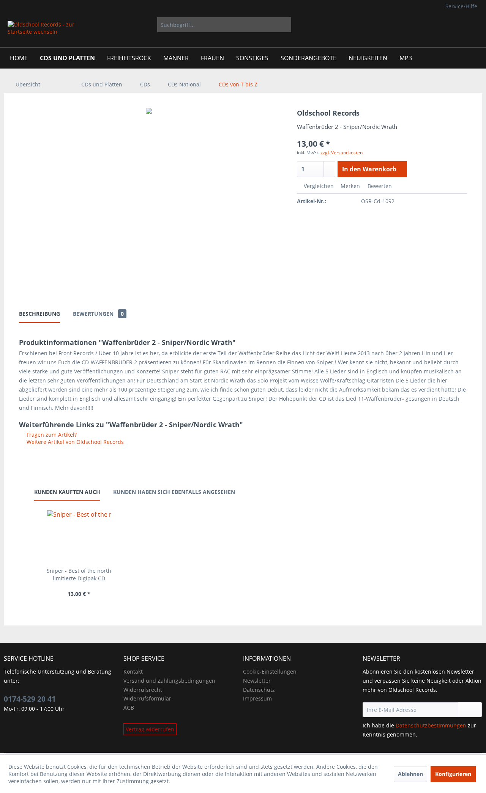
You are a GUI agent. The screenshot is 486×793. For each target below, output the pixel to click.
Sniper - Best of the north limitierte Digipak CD (79, 574)
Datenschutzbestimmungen (431, 725)
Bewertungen (98, 313)
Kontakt (133, 671)
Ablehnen (410, 773)
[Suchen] (284, 24)
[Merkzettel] (428, 24)
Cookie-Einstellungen (270, 671)
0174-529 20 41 (30, 699)
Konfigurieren (453, 773)
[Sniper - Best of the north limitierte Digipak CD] (79, 536)
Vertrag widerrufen (150, 729)
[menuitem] (224, 24)
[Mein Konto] (447, 24)
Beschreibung (39, 313)
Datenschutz (259, 689)
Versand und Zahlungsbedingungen (169, 680)
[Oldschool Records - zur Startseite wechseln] (42, 32)
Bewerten (379, 186)
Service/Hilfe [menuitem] (461, 6)
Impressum (257, 698)
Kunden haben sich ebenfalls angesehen (174, 491)
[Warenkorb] (470, 24)
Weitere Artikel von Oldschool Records (74, 441)
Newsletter (257, 680)
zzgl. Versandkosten (341, 152)
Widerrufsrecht (142, 689)
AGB (128, 707)
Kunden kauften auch (67, 491)
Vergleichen (318, 186)
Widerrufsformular (147, 698)
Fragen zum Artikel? (51, 434)
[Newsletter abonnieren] (470, 709)
